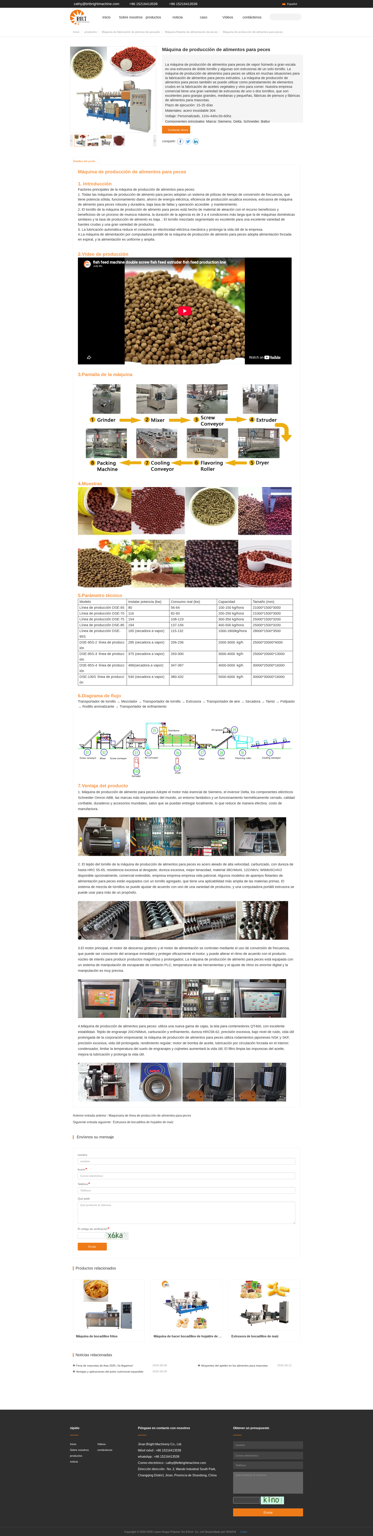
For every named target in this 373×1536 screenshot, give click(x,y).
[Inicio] (79, 17)
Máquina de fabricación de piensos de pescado (131, 31)
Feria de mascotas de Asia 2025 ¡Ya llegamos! (104, 1365)
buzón (81, 1169)
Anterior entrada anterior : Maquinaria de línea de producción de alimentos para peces (132, 1115)
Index (243, 1531)
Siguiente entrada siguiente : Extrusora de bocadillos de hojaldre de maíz (123, 1122)
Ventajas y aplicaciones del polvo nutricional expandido (109, 1371)
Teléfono (83, 1184)
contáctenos (252, 17)
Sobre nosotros (79, 1449)
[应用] (297, 16)
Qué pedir (84, 1198)
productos (91, 31)
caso (203, 17)
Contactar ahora (177, 129)
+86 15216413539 (143, 4)
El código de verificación (92, 1228)
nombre (82, 1154)
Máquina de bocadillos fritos (97, 1336)
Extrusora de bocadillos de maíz (255, 1336)
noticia (74, 1461)
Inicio (106, 17)
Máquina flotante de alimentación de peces (191, 31)
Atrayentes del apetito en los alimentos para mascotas (234, 1365)
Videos (227, 17)
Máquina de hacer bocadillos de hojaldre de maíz (188, 1336)
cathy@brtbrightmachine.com (96, 4)
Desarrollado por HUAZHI (220, 1531)
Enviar (92, 1246)
